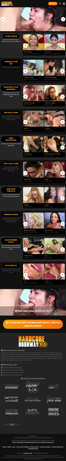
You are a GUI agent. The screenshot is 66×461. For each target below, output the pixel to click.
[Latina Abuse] (32, 386)
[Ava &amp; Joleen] (54, 68)
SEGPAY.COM (28, 453)
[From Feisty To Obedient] (54, 42)
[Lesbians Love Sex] (53, 386)
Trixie (47, 128)
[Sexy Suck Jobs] (53, 399)
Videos (9, 447)
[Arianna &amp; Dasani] (33, 68)
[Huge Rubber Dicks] (53, 411)
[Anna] (54, 272)
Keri (25, 281)
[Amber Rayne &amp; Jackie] (33, 144)
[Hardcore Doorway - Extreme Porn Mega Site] (33, 19)
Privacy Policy (35, 447)
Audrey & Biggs (29, 103)
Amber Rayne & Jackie (31, 154)
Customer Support (45, 447)
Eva (46, 256)
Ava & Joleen (49, 77)
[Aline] (33, 170)
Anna (47, 281)
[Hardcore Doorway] (7, 3)
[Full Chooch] (35, 221)
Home (4, 447)
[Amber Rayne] (54, 170)
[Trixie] (54, 119)
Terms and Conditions (23, 447)
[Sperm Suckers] (32, 411)
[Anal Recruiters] (32, 399)
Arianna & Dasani (29, 77)
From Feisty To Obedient (53, 52)
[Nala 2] (54, 195)
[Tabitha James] (54, 144)
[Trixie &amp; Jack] (54, 93)
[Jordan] (33, 119)
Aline (25, 179)
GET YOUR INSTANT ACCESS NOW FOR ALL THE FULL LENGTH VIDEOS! (33, 324)
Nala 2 (47, 205)
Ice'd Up (26, 52)
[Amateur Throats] (11, 411)
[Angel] (33, 195)
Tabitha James (50, 154)
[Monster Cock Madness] (11, 399)
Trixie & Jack (49, 103)
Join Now (52, 4)
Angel (26, 205)
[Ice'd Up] (33, 42)
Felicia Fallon (28, 256)
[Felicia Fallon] (33, 246)
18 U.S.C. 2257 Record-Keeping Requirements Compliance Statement (33, 442)
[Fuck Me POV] (11, 424)
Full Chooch (30, 230)
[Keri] (33, 272)
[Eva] (54, 246)
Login (13, 447)
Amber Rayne (49, 179)
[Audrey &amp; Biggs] (33, 93)
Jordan (26, 128)
